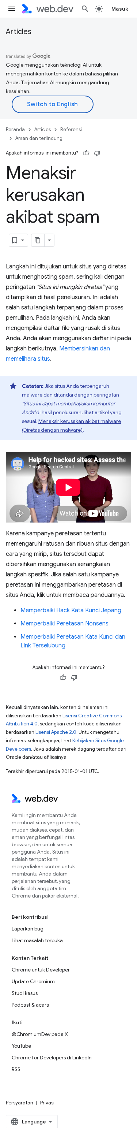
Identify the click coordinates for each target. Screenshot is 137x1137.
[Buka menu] (11, 9)
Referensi (71, 129)
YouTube (21, 1046)
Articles (18, 31)
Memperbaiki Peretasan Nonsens (64, 623)
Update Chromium (33, 981)
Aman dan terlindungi (39, 138)
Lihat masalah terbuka (37, 940)
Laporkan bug (27, 928)
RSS (16, 1069)
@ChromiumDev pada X (40, 1034)
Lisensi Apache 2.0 (55, 732)
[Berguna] (86, 153)
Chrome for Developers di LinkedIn (52, 1057)
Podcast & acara (30, 1005)
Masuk (120, 8)
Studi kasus (25, 993)
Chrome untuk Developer (41, 969)
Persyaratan (19, 1103)
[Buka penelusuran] (85, 8)
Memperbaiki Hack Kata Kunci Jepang (70, 610)
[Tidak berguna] (97, 153)
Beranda (15, 129)
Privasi (47, 1103)
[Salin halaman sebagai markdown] (38, 240)
